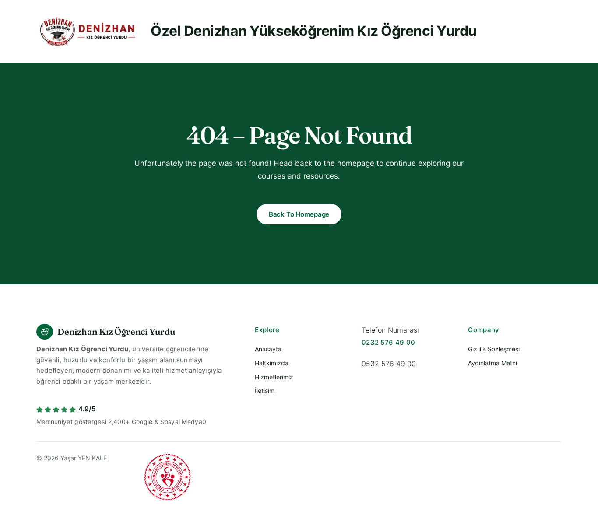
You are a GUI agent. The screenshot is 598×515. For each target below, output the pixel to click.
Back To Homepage (299, 214)
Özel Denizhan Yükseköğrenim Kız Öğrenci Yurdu (314, 30)
